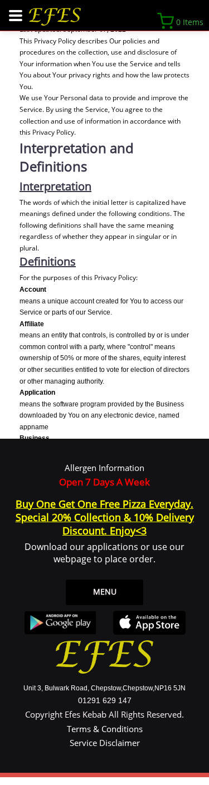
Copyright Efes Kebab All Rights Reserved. (104, 714)
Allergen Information (104, 467)
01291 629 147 (105, 700)
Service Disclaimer (105, 742)
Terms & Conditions (105, 728)
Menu (104, 591)
